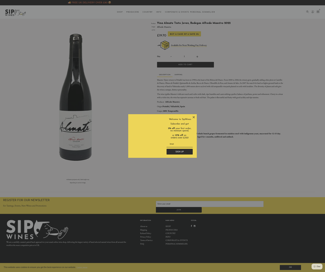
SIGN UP (179, 152)
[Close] (194, 117)
